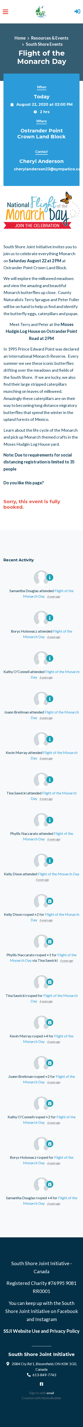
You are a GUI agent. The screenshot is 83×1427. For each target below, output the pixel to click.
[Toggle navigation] (5, 12)
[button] (77, 12)
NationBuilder (51, 1398)
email (50, 1393)
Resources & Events (49, 37)
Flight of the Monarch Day (58, 874)
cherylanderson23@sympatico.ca (47, 169)
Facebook (67, 1311)
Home (20, 37)
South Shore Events (44, 44)
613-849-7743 (44, 1375)
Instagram (46, 1319)
